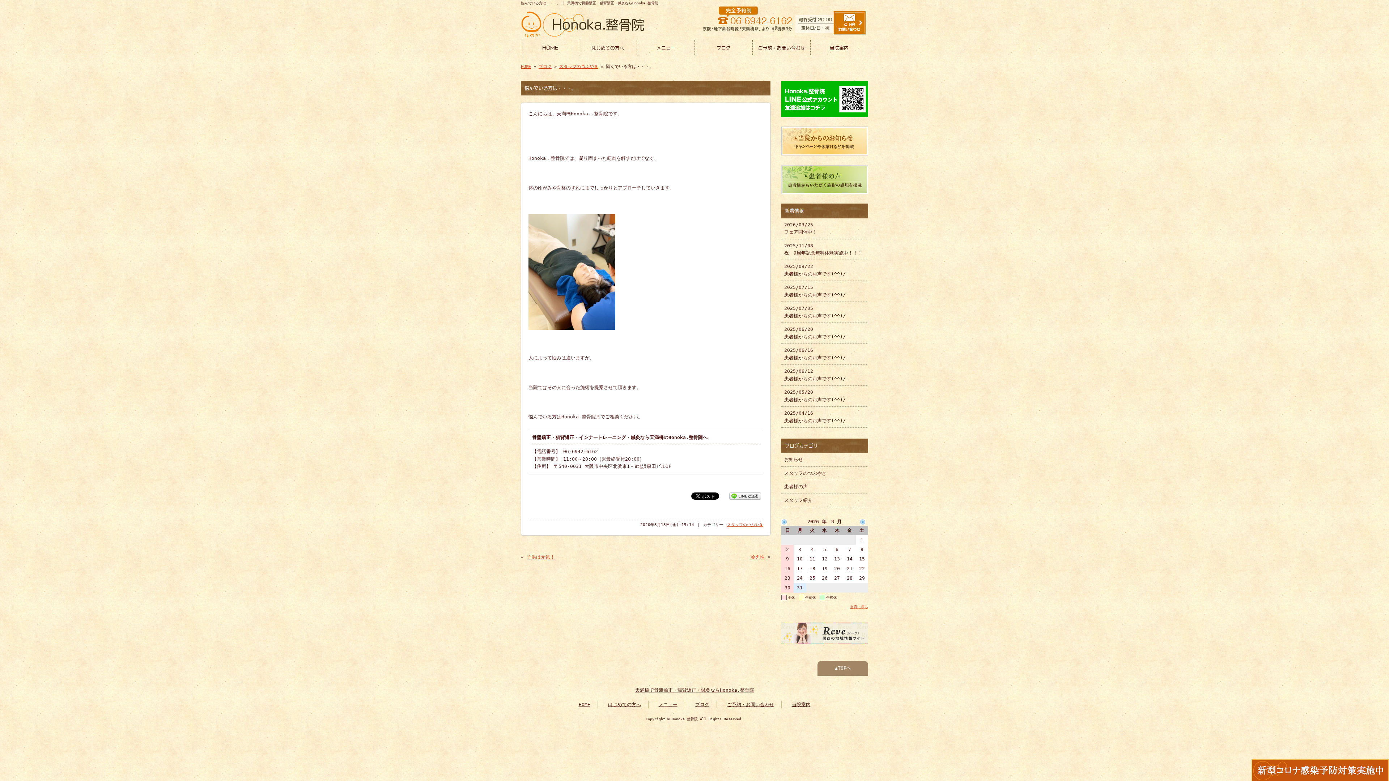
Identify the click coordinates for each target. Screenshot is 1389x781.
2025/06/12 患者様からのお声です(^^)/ (815, 374)
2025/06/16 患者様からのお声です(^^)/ (815, 353)
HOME (550, 48)
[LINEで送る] (745, 495)
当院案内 (839, 48)
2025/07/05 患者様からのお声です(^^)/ (815, 312)
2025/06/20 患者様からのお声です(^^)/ (815, 333)
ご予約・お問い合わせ (781, 48)
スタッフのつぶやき (578, 66)
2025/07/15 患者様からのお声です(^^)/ (815, 291)
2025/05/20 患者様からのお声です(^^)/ (815, 395)
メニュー (666, 48)
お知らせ (793, 459)
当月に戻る (859, 607)
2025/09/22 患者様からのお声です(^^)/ (815, 270)
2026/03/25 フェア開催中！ (800, 228)
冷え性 (758, 557)
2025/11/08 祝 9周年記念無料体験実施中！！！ (823, 249)
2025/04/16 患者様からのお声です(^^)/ (815, 416)
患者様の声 (796, 486)
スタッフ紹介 (798, 500)
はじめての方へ (607, 48)
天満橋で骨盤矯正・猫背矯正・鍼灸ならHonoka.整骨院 (694, 690)
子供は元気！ (541, 557)
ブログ (724, 48)
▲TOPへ (843, 668)
